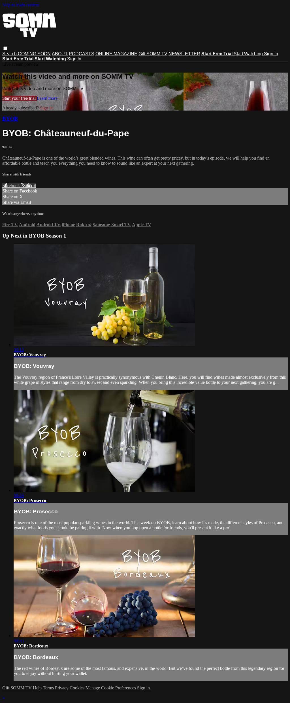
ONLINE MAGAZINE (116, 53)
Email (30, 185)
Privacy (62, 687)
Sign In (74, 58)
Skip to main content (20, 4)
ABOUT (60, 53)
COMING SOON (34, 53)
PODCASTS (81, 53)
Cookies (78, 687)
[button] (5, 48)
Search (10, 53)
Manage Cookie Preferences (111, 687)
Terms (49, 687)
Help (38, 687)
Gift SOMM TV (152, 53)
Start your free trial (19, 98)
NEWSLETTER (184, 53)
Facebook (11, 185)
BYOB (10, 119)
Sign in (271, 53)
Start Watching (249, 53)
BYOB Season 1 (47, 236)
